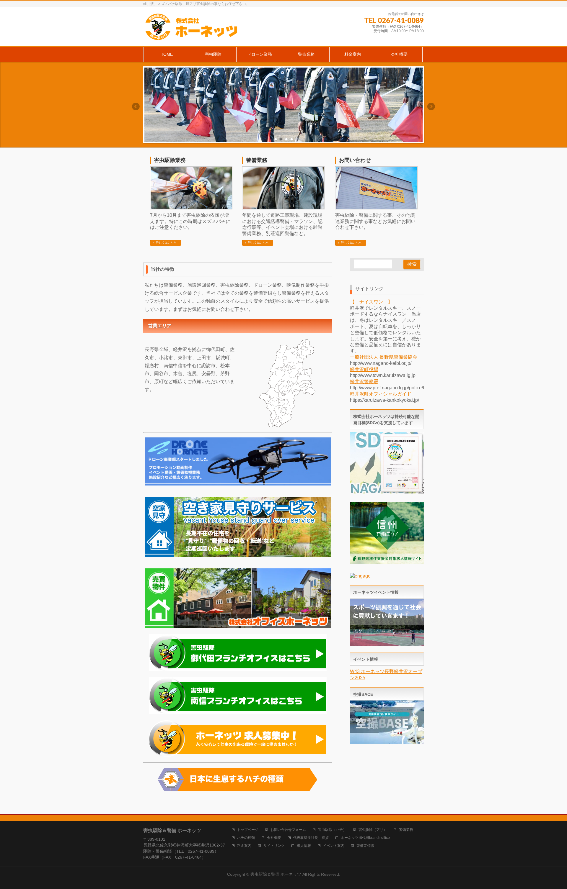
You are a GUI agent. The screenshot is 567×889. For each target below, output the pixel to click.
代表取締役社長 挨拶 (311, 838)
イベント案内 (333, 846)
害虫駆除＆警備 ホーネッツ (275, 874)
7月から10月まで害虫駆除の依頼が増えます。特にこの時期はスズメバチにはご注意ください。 (190, 221)
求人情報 (304, 846)
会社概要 (274, 838)
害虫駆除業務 (170, 160)
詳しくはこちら (166, 242)
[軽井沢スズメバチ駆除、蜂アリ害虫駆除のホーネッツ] (191, 35)
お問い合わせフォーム (288, 830)
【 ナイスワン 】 (371, 301)
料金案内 (244, 846)
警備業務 (256, 160)
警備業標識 (365, 846)
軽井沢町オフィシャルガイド (380, 393)
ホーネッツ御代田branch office (365, 838)
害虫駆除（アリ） (373, 830)
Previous (135, 106)
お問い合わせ (355, 160)
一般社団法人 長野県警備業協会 (383, 357)
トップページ (247, 830)
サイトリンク (274, 846)
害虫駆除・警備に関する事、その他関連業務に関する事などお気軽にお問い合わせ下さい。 (375, 221)
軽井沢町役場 (364, 369)
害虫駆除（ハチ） (332, 830)
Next (431, 106)
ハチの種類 (246, 838)
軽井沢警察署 (364, 381)
